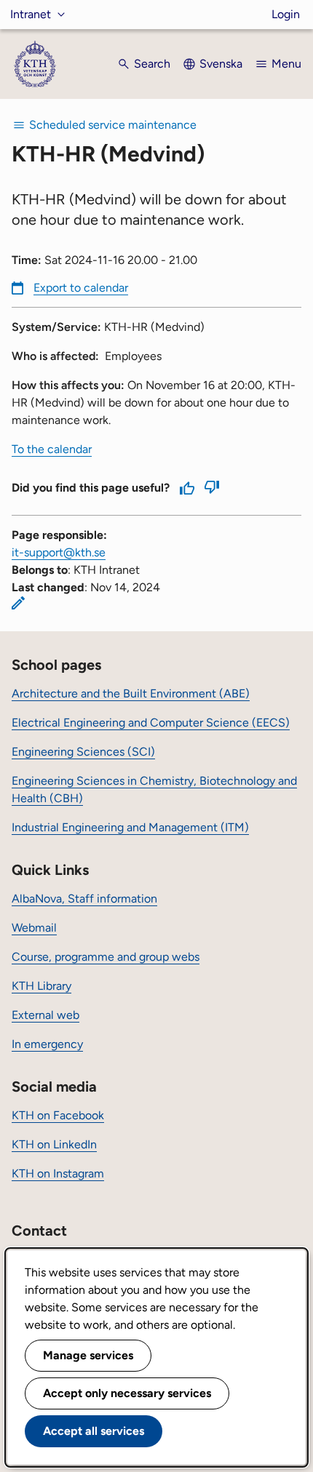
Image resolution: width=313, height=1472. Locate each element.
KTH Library (41, 986)
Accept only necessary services (127, 1393)
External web (45, 1015)
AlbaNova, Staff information (84, 898)
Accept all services (93, 1431)
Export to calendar (80, 288)
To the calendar (52, 449)
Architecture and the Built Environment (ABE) (131, 693)
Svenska (220, 64)
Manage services (88, 1355)
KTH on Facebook (58, 1115)
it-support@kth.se (59, 552)
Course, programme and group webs (105, 957)
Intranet (30, 14)
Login (286, 14)
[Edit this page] (18, 602)
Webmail (34, 928)
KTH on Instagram (58, 1173)
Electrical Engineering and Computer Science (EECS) (151, 722)
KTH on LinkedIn (54, 1144)
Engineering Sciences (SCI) (83, 752)
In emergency (47, 1044)
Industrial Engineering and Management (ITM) (130, 827)
